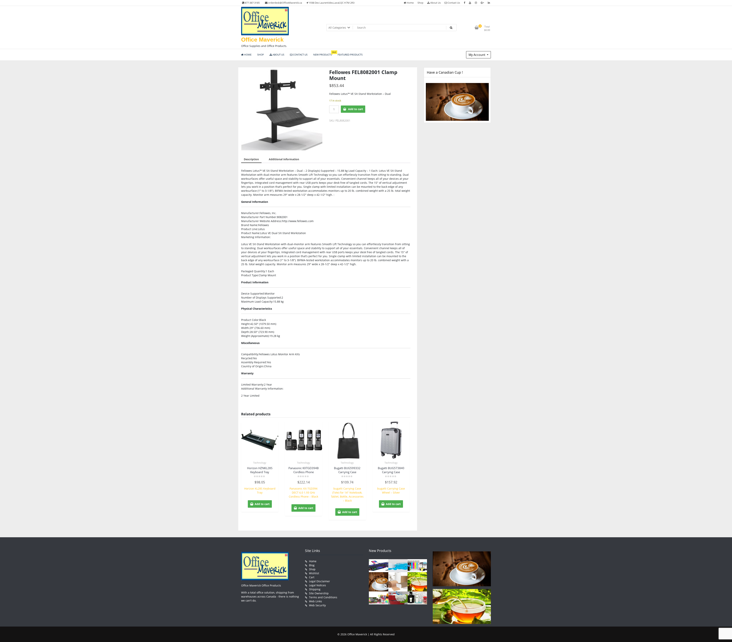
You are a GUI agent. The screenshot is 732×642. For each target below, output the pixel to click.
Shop (420, 2)
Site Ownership (319, 593)
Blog (312, 565)
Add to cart (355, 109)
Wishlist (314, 573)
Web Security (317, 605)
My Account (477, 55)
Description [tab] (251, 159)
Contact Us (453, 2)
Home (410, 2)
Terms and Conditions (323, 597)
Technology (259, 462)
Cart (311, 577)
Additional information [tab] (284, 159)
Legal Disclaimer (319, 581)
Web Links (315, 601)
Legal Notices (317, 585)
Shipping (314, 589)
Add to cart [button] (262, 504)
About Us (435, 2)
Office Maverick (262, 39)
